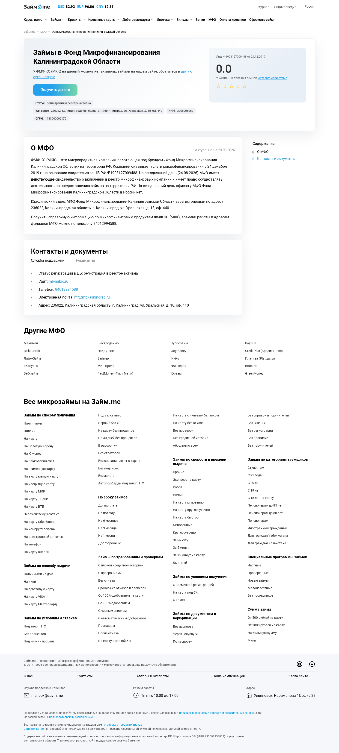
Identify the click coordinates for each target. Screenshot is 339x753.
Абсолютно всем (185, 445)
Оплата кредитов (233, 19)
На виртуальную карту (41, 476)
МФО (212, 19)
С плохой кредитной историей (120, 565)
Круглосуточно (184, 532)
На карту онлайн (36, 552)
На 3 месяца (107, 528)
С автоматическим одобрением (122, 618)
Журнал (263, 7)
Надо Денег (106, 351)
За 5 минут (181, 547)
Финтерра (178, 366)
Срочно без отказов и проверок (122, 588)
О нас (28, 676)
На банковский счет (39, 461)
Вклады (183, 19)
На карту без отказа (188, 423)
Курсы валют (34, 19)
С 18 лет (179, 600)
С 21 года (255, 475)
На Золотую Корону (39, 446)
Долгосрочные (109, 543)
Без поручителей (260, 445)
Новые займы (258, 580)
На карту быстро (186, 517)
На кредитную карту (39, 484)
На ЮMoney (32, 453)
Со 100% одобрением (114, 603)
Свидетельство (34, 728)
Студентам (256, 467)
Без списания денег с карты (119, 461)
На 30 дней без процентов (117, 438)
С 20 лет (254, 483)
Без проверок (183, 430)
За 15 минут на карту (189, 555)
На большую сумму (262, 633)
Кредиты (74, 19)
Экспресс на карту (187, 479)
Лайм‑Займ (32, 358)
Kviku (175, 358)
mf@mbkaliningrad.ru (92, 297)
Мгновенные (182, 525)
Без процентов (35, 634)
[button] (309, 7)
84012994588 (66, 289)
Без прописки (258, 438)
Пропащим (106, 625)
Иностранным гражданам (267, 528)
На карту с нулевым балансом (196, 415)
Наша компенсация (229, 676)
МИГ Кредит (107, 366)
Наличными (33, 423)
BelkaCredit (32, 351)
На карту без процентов (116, 430)
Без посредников (261, 595)
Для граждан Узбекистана (268, 535)
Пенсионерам (258, 520)
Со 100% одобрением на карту (121, 595)
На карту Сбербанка (39, 522)
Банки (200, 19)
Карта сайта (298, 676)
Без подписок (108, 468)
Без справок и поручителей (268, 415)
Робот (177, 487)
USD (61, 7)
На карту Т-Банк (36, 499)
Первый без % (108, 423)
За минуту (180, 540)
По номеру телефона (39, 529)
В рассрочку (107, 445)
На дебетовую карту (39, 589)
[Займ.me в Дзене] (299, 664)
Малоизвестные (260, 588)
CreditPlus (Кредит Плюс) (264, 351)
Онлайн (29, 431)
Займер (103, 358)
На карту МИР (34, 491)
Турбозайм (179, 343)
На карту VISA (34, 596)
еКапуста (31, 366)
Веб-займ (31, 373)
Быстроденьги (108, 343)
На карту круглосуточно (191, 510)
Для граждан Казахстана (267, 543)
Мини (252, 640)
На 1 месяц (106, 535)
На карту (30, 438)
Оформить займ (261, 19)
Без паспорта (183, 626)
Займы (56, 19)
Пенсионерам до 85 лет (265, 505)
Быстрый (180, 563)
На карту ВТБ (34, 506)
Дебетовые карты (136, 19)
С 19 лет (254, 490)
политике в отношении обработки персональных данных (216, 713)
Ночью (178, 495)
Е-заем (176, 373)
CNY (99, 7)
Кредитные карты (102, 19)
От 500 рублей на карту (265, 617)
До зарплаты (108, 505)
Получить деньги (55, 90)
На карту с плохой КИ (114, 641)
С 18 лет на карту (261, 498)
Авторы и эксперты (153, 676)
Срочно (178, 472)
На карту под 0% (185, 592)
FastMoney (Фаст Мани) (115, 373)
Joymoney (178, 351)
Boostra (251, 366)
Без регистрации (260, 430)
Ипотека (163, 19)
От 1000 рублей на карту (266, 625)
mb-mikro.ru (58, 281)
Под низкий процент (39, 641)
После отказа (108, 633)
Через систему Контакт (41, 514)
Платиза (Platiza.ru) (260, 358)
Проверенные (258, 573)
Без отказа (106, 580)
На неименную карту (39, 469)
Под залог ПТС (35, 626)
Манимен (31, 343)
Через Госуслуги (185, 634)
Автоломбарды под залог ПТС (121, 483)
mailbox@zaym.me (47, 695)
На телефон (32, 544)
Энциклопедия (285, 7)
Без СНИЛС (256, 423)
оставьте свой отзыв (272, 78)
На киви (30, 581)
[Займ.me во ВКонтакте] (312, 664)
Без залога (106, 476)
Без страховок (109, 453)
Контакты (85, 676)
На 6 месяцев (108, 520)
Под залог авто (109, 415)
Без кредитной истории (190, 438)
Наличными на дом (38, 574)
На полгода (107, 513)
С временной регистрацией (193, 585)
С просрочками (110, 573)
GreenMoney (254, 373)
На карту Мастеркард (40, 604)
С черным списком (112, 610)
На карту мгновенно (188, 502)
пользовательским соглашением (71, 717)
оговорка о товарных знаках (123, 724)
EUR (80, 7)
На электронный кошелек (43, 537)
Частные (254, 565)
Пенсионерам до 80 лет (265, 513)
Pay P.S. (250, 343)
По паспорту (182, 641)
